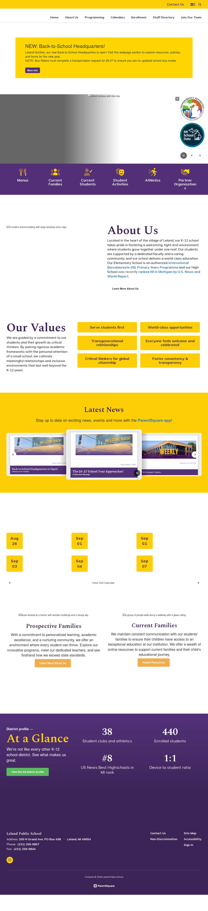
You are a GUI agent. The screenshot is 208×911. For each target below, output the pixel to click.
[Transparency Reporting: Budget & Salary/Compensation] (192, 109)
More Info (32, 70)
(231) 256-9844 (25, 849)
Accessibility (193, 839)
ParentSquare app (154, 420)
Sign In (188, 845)
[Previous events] (9, 583)
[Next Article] (195, 454)
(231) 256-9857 (28, 844)
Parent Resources (154, 662)
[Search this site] (200, 4)
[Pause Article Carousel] (137, 473)
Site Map (190, 833)
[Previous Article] (13, 454)
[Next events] (198, 583)
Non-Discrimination (163, 839)
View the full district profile (27, 772)
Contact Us (158, 833)
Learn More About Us (125, 288)
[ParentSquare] (104, 885)
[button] (193, 4)
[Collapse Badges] (177, 99)
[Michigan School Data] (192, 135)
